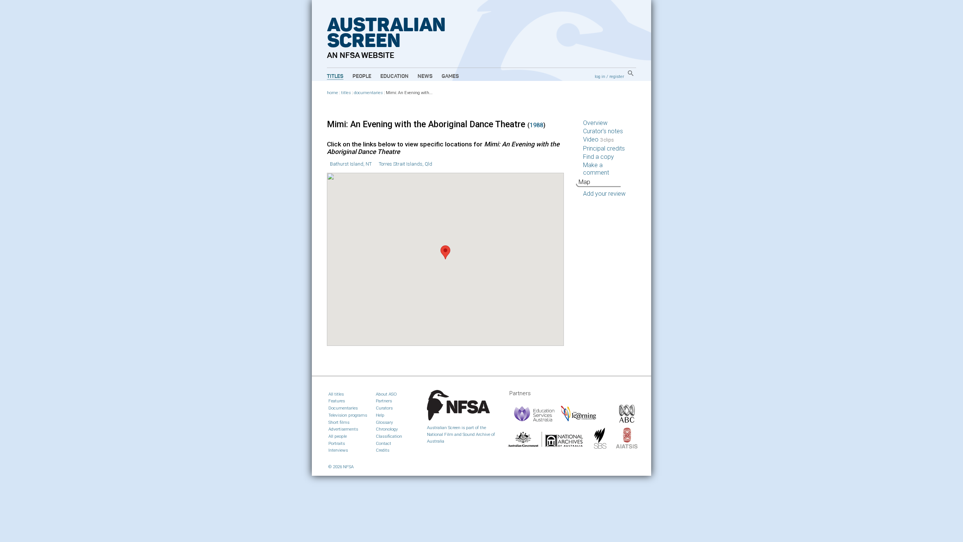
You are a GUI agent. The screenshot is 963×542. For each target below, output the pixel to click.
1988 (536, 125)
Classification (389, 436)
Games (450, 76)
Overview (595, 122)
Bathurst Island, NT (351, 164)
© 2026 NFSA (341, 466)
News (425, 76)
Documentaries (343, 408)
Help (380, 415)
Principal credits (604, 148)
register (616, 76)
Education (394, 76)
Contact (383, 443)
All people (337, 436)
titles (346, 92)
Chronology (387, 429)
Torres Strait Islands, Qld (405, 164)
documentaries (368, 92)
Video (598, 139)
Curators (384, 408)
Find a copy (598, 156)
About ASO (386, 394)
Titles (335, 76)
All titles (336, 394)
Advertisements (343, 429)
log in (600, 76)
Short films (338, 422)
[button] (445, 252)
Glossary (384, 422)
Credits (382, 450)
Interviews (338, 450)
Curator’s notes (603, 131)
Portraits (336, 443)
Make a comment (596, 168)
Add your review (604, 193)
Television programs (347, 415)
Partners (384, 400)
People (361, 76)
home (332, 92)
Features (336, 400)
